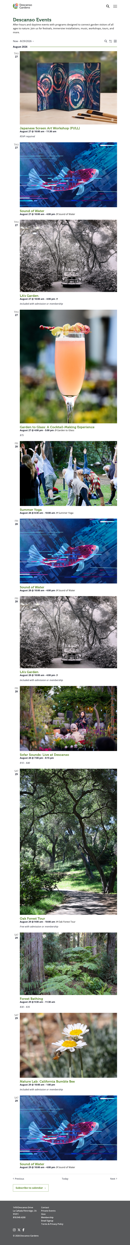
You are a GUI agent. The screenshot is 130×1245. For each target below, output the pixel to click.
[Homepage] (22, 6)
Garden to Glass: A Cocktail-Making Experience (57, 427)
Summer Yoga (31, 510)
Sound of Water (32, 211)
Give (43, 1214)
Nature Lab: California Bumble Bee (47, 1081)
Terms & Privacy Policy (52, 1224)
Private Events (48, 1210)
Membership (47, 1217)
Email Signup (47, 1220)
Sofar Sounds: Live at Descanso (44, 755)
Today (65, 1178)
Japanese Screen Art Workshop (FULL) (50, 128)
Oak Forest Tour (32, 918)
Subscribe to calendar (29, 1188)
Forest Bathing (31, 999)
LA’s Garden (29, 296)
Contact (45, 1207)
